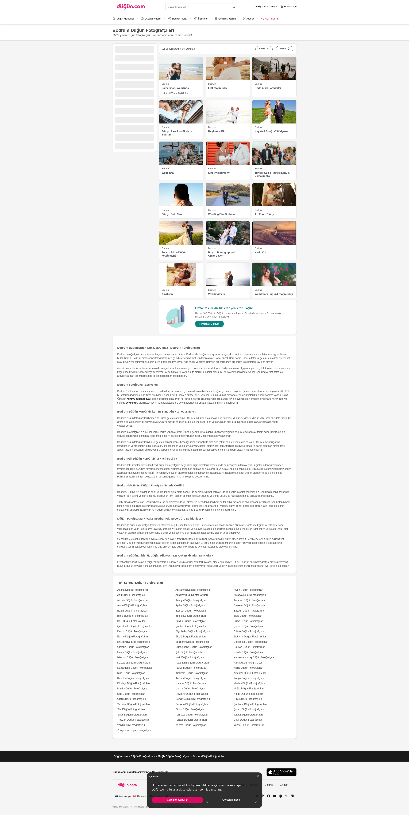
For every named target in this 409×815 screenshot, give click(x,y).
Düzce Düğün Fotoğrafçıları (249, 631)
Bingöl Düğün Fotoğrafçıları (190, 615)
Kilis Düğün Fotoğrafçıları (131, 673)
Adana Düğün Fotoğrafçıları (132, 589)
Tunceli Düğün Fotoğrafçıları (191, 719)
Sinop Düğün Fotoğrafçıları (190, 709)
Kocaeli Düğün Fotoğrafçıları (191, 678)
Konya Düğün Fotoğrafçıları (249, 678)
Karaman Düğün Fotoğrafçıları (192, 662)
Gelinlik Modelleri (226, 18)
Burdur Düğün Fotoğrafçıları (190, 621)
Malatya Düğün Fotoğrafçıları (191, 683)
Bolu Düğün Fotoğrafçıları (131, 621)
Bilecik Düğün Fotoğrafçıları (132, 615)
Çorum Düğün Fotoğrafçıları (249, 626)
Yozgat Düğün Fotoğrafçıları (249, 725)
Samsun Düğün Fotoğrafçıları (191, 704)
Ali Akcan (167, 294)
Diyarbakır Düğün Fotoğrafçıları (192, 631)
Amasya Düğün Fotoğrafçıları (250, 595)
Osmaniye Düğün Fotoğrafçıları (192, 699)
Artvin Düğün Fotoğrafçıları (132, 605)
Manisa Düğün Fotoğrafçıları (249, 683)
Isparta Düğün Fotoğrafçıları (249, 652)
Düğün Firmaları (153, 18)
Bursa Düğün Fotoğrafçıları (248, 621)
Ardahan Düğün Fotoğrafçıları (250, 600)
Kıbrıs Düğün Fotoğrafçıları (248, 667)
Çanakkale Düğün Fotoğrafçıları (134, 626)
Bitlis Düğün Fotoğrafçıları (248, 615)
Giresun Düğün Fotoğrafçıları (133, 647)
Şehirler (269, 784)
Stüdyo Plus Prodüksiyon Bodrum (177, 133)
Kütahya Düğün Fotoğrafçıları (133, 683)
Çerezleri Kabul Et (177, 799)
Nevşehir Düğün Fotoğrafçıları (191, 693)
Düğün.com (121, 756)
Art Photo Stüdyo (265, 214)
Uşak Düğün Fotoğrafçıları (248, 719)
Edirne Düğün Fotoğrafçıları (132, 636)
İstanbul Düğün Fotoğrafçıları (133, 657)
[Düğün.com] (131, 6)
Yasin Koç (261, 252)
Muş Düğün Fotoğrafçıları (131, 693)
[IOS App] (281, 772)
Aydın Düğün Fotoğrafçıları (190, 605)
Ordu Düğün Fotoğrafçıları (131, 699)
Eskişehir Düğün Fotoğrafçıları (192, 641)
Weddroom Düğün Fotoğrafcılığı (274, 294)
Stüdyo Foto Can (172, 214)
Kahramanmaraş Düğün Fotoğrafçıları (254, 657)
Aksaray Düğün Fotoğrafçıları (191, 595)
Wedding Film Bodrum (221, 214)
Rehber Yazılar (179, 18)
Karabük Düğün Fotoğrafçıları (133, 662)
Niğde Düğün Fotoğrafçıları (248, 693)
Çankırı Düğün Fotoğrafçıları (190, 626)
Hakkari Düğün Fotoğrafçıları (249, 647)
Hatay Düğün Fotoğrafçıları (132, 652)
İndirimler (202, 18)
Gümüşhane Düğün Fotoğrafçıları (193, 647)
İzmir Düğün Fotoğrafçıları (189, 657)
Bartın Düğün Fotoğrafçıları (132, 610)
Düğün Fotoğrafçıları (143, 756)
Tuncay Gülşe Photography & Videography (272, 174)
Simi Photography (219, 172)
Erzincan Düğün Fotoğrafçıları (250, 636)
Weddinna (168, 172)
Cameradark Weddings (175, 88)
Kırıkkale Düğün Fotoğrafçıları (191, 673)
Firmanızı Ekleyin (209, 323)
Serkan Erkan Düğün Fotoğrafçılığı (174, 254)
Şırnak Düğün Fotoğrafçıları (249, 709)
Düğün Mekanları (125, 18)
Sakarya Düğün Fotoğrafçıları (133, 704)
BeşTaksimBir (216, 131)
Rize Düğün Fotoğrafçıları (248, 699)
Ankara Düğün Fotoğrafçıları (132, 600)
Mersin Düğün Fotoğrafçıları (190, 688)
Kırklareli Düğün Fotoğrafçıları (250, 673)
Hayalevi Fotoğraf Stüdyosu (271, 131)
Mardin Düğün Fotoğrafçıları (132, 688)
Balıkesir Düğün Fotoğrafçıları (250, 605)
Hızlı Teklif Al (271, 18)
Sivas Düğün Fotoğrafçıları (132, 714)
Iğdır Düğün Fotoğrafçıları (189, 652)
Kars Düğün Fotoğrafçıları (248, 662)
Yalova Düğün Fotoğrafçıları (190, 725)
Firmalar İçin (290, 6)
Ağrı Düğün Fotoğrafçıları (131, 595)
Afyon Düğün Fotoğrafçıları (248, 589)
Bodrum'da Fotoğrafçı (268, 88)
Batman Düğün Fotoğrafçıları (191, 610)
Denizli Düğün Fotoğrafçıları (132, 631)
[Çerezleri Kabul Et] (258, 776)
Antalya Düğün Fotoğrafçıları (191, 600)
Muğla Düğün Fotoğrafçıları (249, 688)
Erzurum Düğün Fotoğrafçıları (133, 641)
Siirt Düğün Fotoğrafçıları (131, 709)
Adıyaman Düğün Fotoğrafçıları (192, 589)
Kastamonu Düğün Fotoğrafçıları (135, 667)
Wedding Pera (216, 294)
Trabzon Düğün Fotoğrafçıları (133, 719)
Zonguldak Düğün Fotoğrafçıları (134, 730)
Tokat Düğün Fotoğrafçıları (248, 714)
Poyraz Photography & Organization (221, 254)
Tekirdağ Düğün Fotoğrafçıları (191, 714)
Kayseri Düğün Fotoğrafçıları (191, 667)
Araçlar (250, 18)
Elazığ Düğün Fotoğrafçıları (190, 636)
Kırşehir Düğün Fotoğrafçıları (133, 678)
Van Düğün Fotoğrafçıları (131, 725)
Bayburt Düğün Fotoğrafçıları (249, 610)
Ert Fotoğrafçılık (217, 88)
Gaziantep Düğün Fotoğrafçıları (251, 641)
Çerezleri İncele (231, 799)
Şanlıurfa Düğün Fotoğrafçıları (250, 704)
